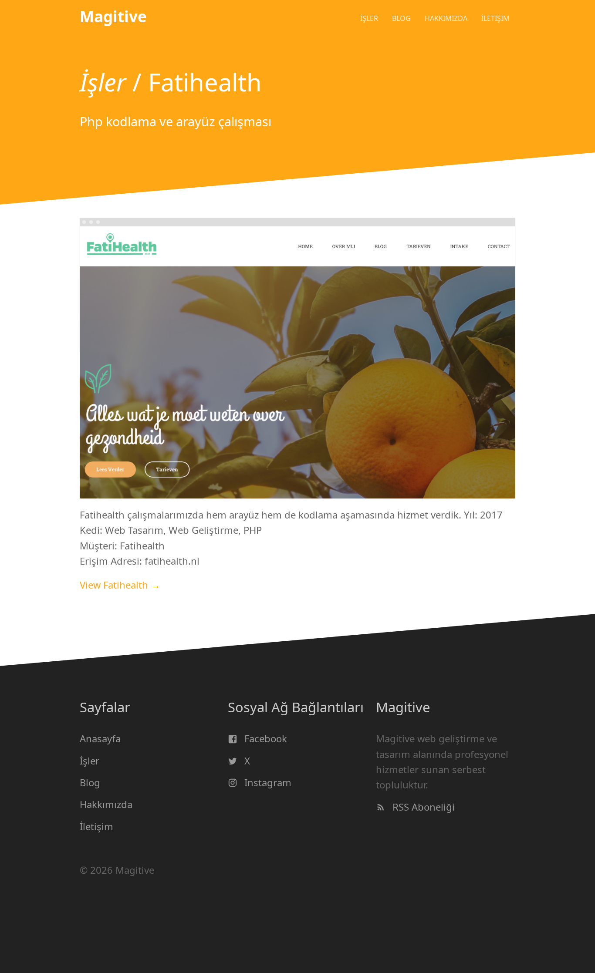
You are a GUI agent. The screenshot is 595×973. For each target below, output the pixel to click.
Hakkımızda (106, 804)
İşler (369, 18)
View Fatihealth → (120, 584)
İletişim (495, 18)
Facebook (264, 738)
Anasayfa (100, 738)
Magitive (113, 16)
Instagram (266, 782)
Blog (401, 18)
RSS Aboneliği (422, 806)
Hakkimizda (446, 18)
